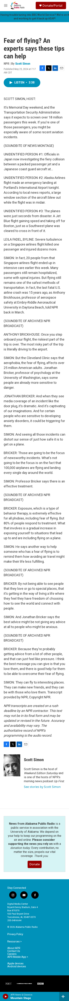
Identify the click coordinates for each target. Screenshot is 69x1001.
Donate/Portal (52, 5)
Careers (12, 954)
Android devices (16, 966)
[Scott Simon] (12, 765)
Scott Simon (22, 63)
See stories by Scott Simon (42, 787)
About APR (13, 948)
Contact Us (13, 951)
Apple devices (15, 963)
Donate (34, 864)
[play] (5, 996)
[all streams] (64, 996)
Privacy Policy (15, 934)
